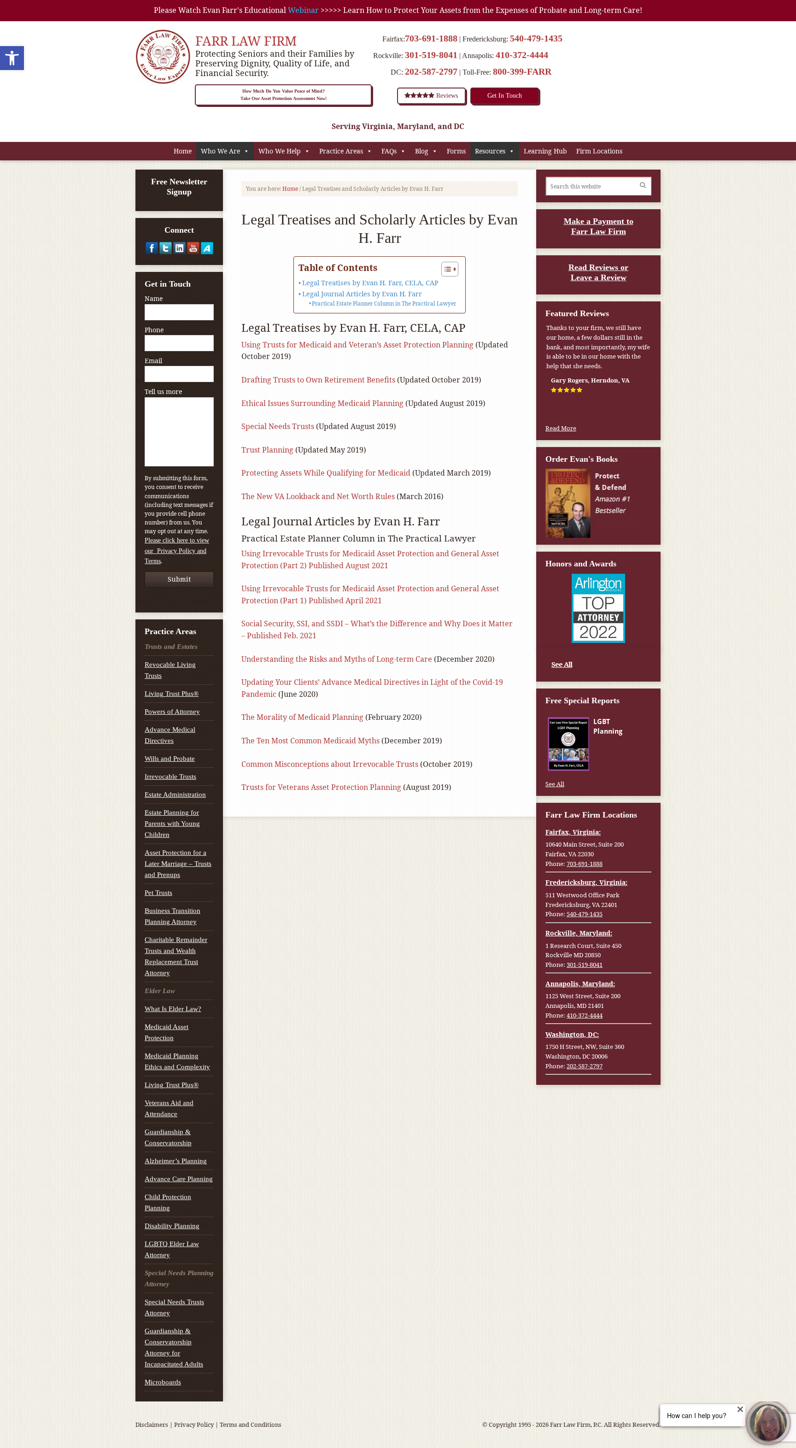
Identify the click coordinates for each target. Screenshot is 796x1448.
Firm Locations (599, 151)
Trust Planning (267, 450)
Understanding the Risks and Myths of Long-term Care (336, 659)
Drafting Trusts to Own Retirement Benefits (318, 380)
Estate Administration (175, 794)
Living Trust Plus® (172, 693)
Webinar (303, 10)
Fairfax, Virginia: (573, 832)
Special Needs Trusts (277, 426)
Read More (560, 428)
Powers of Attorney (172, 711)
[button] (12, 58)
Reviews (446, 95)
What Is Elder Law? (173, 1008)
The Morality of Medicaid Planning (302, 717)
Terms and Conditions (250, 1424)
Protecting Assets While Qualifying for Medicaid (325, 473)
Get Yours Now (621, 761)
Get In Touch (504, 95)
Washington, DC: (572, 1034)
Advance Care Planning (179, 1179)
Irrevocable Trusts (170, 776)
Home (183, 151)
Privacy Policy (194, 1424)
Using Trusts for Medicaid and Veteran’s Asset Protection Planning (357, 345)
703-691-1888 (431, 38)
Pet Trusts (158, 892)
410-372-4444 (522, 55)
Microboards (163, 1382)
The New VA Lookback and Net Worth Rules (318, 496)
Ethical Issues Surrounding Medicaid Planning (322, 403)
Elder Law (160, 991)
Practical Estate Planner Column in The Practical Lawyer (384, 303)
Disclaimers (151, 1424)
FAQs (389, 151)
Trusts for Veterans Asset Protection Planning (321, 787)
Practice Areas (341, 151)
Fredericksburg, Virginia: (586, 882)
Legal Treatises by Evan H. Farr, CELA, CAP (370, 282)
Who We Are (220, 151)
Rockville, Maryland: (578, 933)
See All (561, 664)
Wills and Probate (170, 758)
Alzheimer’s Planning (176, 1161)
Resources (490, 151)
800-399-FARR (522, 71)
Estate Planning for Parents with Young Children (172, 823)
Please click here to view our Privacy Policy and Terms (177, 551)
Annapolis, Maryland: (580, 983)
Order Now (622, 523)
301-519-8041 (431, 55)
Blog (421, 151)
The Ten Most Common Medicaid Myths (310, 741)
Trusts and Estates (171, 646)
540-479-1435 (536, 38)
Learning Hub (545, 151)
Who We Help (279, 151)
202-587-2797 (431, 71)
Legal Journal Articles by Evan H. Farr (362, 293)
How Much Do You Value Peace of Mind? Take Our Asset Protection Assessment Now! (283, 94)
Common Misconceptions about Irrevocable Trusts (329, 764)
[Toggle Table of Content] (445, 269)
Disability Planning (172, 1226)
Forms (456, 151)
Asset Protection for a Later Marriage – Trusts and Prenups (178, 863)
